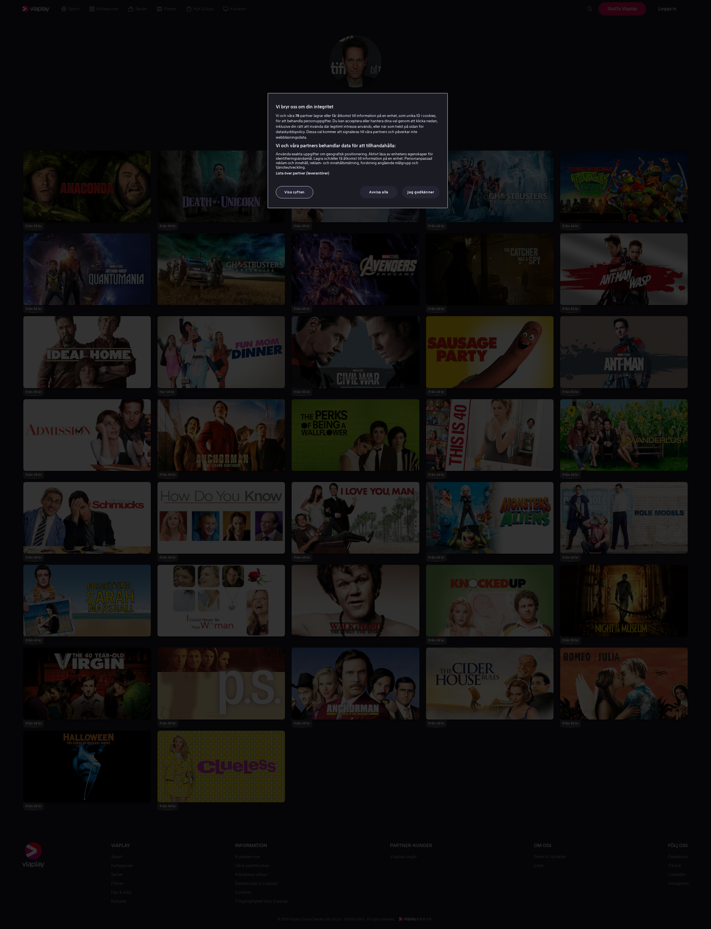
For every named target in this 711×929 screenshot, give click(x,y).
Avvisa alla (378, 192)
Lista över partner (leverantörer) (302, 173)
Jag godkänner (420, 192)
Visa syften (294, 192)
